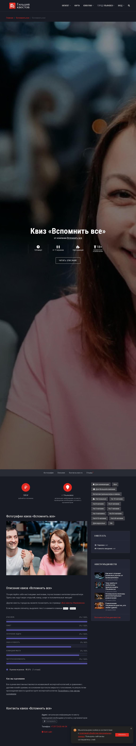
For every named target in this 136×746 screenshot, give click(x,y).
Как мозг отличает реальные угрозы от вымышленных (114, 575)
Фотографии (49, 473)
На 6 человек (114, 504)
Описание (61, 473)
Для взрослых (99, 523)
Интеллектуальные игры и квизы (106, 494)
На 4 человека (99, 514)
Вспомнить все (22, 18)
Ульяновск (105, 6)
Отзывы (89, 472)
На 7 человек (114, 509)
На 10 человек (117, 499)
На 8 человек (98, 504)
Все (115, 484)
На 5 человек (98, 509)
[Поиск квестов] (129, 5)
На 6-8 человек (117, 518)
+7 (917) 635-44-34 (59, 727)
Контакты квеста (75, 473)
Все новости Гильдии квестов (107, 617)
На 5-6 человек (115, 514)
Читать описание (68, 260)
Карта (77, 6)
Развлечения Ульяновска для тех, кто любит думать (115, 605)
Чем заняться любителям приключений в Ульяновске (111, 586)
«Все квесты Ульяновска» (73, 603)
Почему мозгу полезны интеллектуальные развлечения (115, 596)
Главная (9, 18)
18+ (111, 523)
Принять (122, 735)
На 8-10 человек (99, 518)
